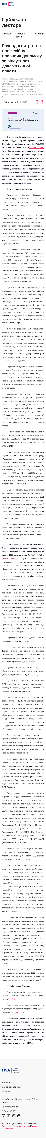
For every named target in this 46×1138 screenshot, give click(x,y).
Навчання (7, 1082)
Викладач (7, 33)
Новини (6, 1091)
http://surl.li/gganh (15, 999)
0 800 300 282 (9, 1111)
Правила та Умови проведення (16, 1126)
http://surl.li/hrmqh (10, 558)
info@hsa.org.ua (10, 1106)
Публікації (39, 33)
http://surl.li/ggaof (18, 1012)
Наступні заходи (20, 35)
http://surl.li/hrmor (36, 148)
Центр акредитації (11, 1087)
